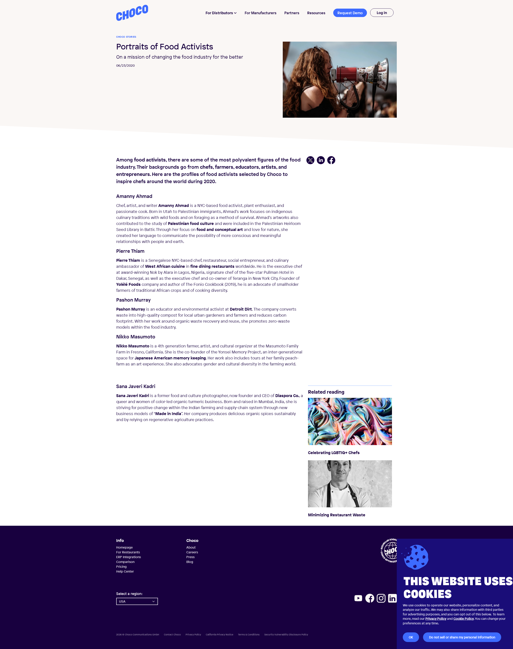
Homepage (124, 547)
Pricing (121, 566)
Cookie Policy (463, 618)
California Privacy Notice (219, 634)
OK (411, 637)
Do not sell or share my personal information (462, 637)
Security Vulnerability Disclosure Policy (286, 634)
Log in (382, 12)
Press (190, 557)
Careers (192, 552)
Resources (316, 12)
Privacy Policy (435, 618)
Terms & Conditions (249, 634)
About (191, 547)
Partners (291, 12)
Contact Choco (172, 634)
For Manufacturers (260, 12)
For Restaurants (128, 552)
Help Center (125, 571)
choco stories (126, 36)
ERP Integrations (128, 557)
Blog (189, 562)
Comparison (125, 562)
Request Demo (350, 12)
